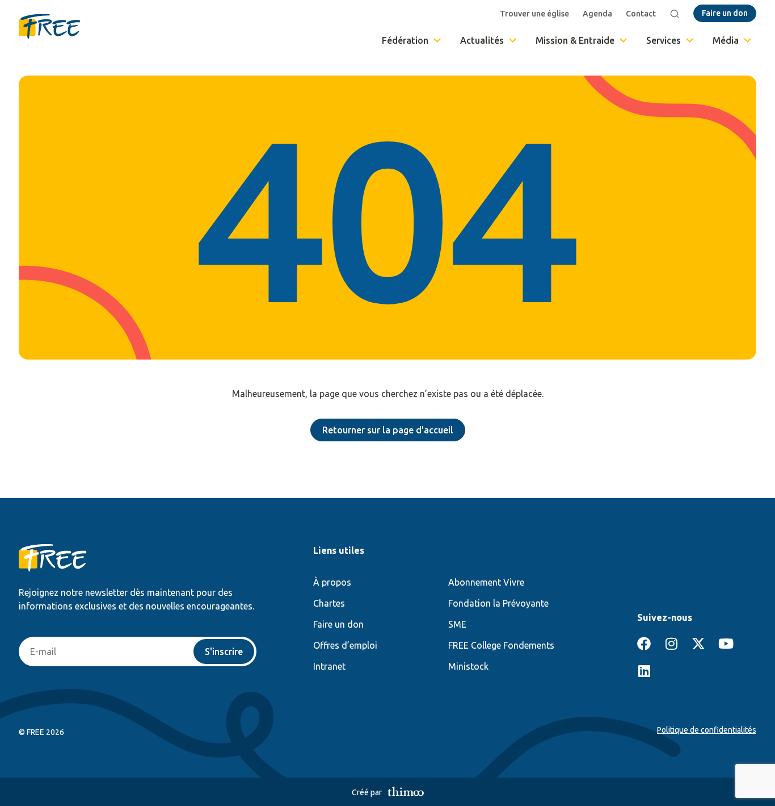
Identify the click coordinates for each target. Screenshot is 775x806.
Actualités (482, 40)
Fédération (405, 40)
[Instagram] (671, 643)
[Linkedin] (644, 671)
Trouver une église (534, 13)
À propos (332, 582)
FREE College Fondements (501, 645)
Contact (641, 13)
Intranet (329, 666)
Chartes (329, 603)
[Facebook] (644, 643)
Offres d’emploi (345, 645)
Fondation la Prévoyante (498, 603)
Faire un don (338, 624)
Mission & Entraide (575, 40)
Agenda (597, 13)
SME (457, 624)
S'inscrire (224, 651)
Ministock (468, 666)
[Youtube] (725, 643)
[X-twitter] (698, 643)
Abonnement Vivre (486, 582)
